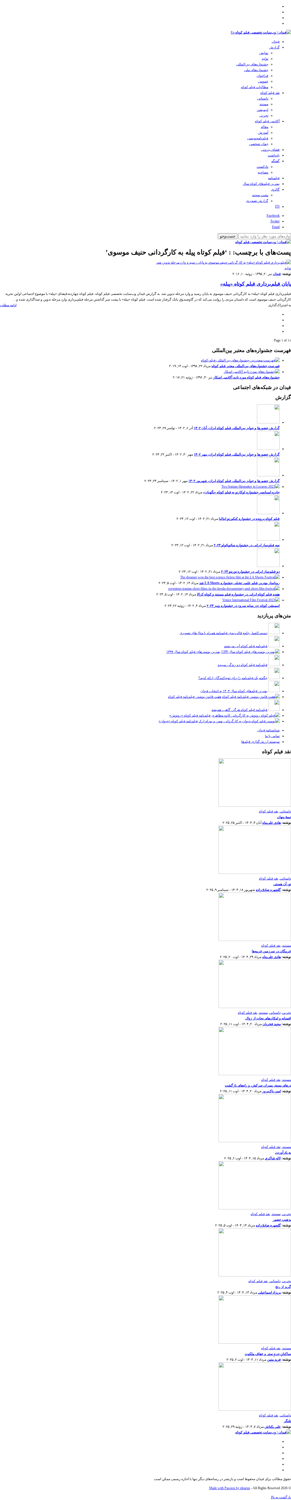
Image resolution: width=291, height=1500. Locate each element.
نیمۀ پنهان (284, 817)
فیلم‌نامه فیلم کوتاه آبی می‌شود (245, 646)
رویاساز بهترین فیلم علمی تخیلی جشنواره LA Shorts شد (239, 583)
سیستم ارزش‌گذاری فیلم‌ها (260, 742)
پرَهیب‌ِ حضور (282, 1220)
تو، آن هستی (282, 884)
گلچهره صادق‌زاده (268, 890)
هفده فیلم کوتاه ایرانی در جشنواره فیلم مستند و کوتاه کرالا (238, 594)
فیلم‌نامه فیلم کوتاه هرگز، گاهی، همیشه (239, 710)
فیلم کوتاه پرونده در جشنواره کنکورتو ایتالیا (249, 519)
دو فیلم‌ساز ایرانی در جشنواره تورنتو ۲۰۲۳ (250, 572)
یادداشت (274, 155)
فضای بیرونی (270, 150)
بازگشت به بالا (281, 1497)
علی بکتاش (273, 1427)
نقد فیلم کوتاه (270, 93)
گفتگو (275, 161)
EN (277, 206)
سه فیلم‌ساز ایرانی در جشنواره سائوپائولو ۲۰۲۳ (247, 545)
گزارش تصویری (257, 201)
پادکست (262, 167)
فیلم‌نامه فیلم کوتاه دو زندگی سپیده (242, 665)
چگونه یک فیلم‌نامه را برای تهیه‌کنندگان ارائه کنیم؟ (232, 678)
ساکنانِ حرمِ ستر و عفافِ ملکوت (268, 1354)
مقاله (264, 127)
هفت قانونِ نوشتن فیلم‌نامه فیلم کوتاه (194, 697)
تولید (265, 59)
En (232, 32)
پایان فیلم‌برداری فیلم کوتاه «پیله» (255, 284)
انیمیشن (262, 110)
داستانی (262, 98)
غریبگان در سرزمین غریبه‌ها (271, 951)
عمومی (263, 81)
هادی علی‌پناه (271, 823)
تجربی (263, 115)
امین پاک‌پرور (271, 1091)
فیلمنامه (274, 178)
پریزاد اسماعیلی (269, 1292)
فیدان (276, 42)
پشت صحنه (260, 195)
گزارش (274, 47)
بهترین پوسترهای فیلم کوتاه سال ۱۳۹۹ (193, 652)
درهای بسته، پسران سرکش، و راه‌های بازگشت (258, 1085)
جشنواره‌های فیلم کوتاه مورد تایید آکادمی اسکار (246, 377)
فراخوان (262, 76)
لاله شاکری (273, 1158)
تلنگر (287, 1421)
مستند (263, 104)
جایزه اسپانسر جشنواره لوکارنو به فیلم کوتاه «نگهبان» (241, 492)
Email (276, 227)
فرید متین (274, 1360)
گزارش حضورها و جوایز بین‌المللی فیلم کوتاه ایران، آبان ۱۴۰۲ (237, 428)
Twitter (275, 221)
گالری (275, 189)
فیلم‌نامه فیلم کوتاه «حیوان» (178, 721)
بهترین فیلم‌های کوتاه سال (261, 184)
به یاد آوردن (283, 1153)
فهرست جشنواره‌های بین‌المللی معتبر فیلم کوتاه (245, 366)
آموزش (263, 133)
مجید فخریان (272, 1024)
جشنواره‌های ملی (256, 70)
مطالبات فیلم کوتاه (254, 87)
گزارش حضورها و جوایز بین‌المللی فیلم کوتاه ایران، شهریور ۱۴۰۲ (234, 481)
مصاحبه (263, 172)
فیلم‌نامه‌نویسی (257, 138)
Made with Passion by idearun (229, 1488)
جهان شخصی (258, 144)
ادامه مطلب (8, 305)
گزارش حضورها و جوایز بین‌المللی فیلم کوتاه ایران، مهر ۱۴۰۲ (237, 454)
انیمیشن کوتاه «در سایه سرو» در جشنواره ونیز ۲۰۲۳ (243, 606)
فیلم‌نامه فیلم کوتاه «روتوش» (190, 715)
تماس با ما (272, 736)
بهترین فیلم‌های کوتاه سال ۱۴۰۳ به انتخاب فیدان (233, 691)
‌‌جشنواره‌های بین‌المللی (252, 64)
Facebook (273, 216)
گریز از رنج (283, 1287)
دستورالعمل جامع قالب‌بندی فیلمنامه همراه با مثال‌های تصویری (223, 633)
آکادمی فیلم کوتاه (267, 121)
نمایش (263, 53)
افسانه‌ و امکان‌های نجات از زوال (268, 1018)
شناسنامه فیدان (268, 730)
